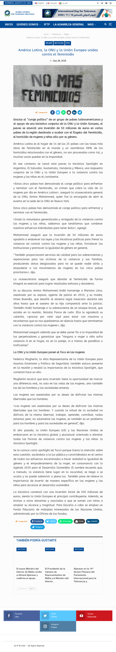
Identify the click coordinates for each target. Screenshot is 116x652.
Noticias (59, 43)
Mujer (49, 43)
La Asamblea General (68, 24)
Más (91, 24)
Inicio (9, 24)
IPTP (47, 24)
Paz (68, 43)
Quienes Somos (27, 24)
